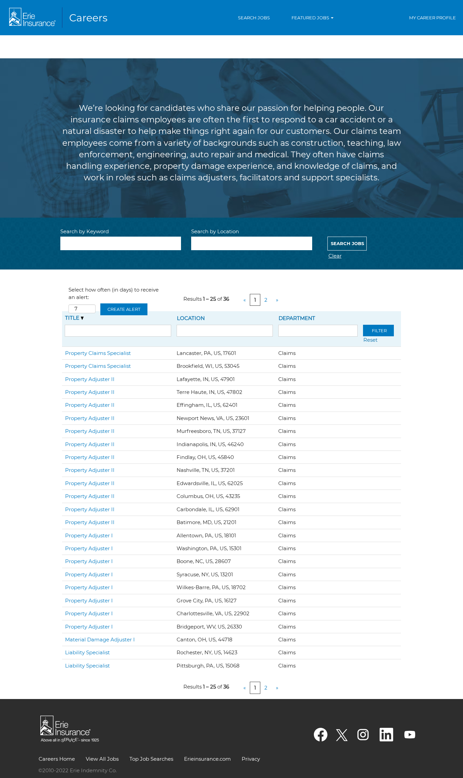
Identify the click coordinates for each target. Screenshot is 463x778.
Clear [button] (335, 256)
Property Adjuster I (89, 535)
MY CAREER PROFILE (432, 17)
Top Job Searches (151, 759)
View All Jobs (102, 759)
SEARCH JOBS (254, 17)
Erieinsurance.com (207, 759)
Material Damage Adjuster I (100, 639)
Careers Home (57, 759)
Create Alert (123, 309)
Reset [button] (370, 340)
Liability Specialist (87, 652)
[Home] (59, 17)
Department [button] (297, 318)
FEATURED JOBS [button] (310, 17)
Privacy (251, 759)
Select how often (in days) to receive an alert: (113, 293)
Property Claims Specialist (98, 353)
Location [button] (191, 318)
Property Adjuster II (90, 379)
